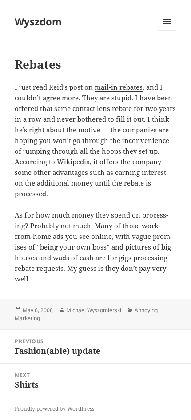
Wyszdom (38, 21)
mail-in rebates (119, 87)
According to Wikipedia (52, 161)
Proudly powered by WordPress (54, 408)
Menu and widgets (167, 30)
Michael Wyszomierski (93, 310)
